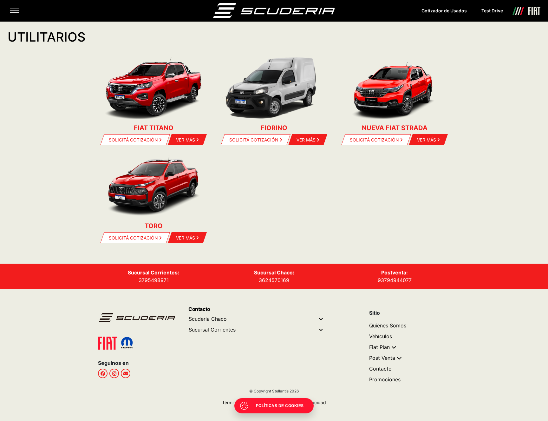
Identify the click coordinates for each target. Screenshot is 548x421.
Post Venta (382, 358)
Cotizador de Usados (444, 10)
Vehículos (380, 336)
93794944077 (395, 280)
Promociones (385, 379)
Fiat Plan (379, 347)
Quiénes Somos (387, 325)
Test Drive (492, 10)
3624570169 (274, 280)
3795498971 (154, 280)
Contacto (380, 368)
